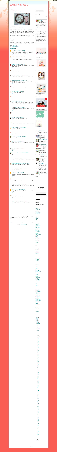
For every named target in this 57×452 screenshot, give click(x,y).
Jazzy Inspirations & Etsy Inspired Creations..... (38, 373)
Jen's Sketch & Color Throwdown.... (38, 403)
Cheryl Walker (14, 80)
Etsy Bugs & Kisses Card (38, 351)
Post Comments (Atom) (24, 224)
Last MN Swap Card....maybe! (38, 338)
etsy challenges (37, 252)
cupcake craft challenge (37, 240)
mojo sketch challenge (38, 280)
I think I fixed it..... (38, 386)
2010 (37, 321)
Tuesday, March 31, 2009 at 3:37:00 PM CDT (18, 141)
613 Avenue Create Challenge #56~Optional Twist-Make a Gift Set (43, 145)
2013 (37, 318)
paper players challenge (37, 283)
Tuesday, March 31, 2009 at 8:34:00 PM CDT (23, 163)
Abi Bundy (13, 136)
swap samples (17, 46)
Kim (12, 117)
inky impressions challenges (38, 268)
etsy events (37, 253)
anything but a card (38, 212)
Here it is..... (38, 377)
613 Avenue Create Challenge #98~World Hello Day (42, 158)
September (38, 328)
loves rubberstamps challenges (38, 278)
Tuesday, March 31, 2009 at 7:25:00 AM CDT (20, 64)
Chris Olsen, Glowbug (15, 163)
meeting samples (38, 279)
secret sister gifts (38, 290)
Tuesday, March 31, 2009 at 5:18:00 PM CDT (22, 152)
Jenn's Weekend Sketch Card (38, 391)
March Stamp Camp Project (38, 382)
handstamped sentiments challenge (38, 264)
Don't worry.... (38, 379)
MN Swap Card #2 (38, 342)
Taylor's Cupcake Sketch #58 (38, 418)
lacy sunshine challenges (37, 274)
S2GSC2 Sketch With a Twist (38, 399)
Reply (12, 54)
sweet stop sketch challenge (38, 307)
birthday (37, 214)
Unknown (13, 127)
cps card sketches (38, 231)
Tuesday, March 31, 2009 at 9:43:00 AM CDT (20, 107)
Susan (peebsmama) (14, 152)
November (38, 325)
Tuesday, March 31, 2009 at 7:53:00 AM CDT (24, 75)
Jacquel (41, 20)
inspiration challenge (38, 271)
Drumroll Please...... (38, 435)
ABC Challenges (38, 211)
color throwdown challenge (37, 227)
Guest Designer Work (38, 261)
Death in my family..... (41, 154)
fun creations (13, 46)
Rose (12, 141)
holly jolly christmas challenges (38, 266)
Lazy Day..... (38, 368)
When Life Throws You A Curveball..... (42, 130)
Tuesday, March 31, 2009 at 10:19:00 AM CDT (18, 117)
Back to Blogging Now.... (38, 432)
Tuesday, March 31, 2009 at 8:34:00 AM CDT (18, 91)
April (37, 335)
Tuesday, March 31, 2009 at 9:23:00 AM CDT (19, 101)
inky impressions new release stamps (38, 270)
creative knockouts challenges (38, 238)
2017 (37, 315)
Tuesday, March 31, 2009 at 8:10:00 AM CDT (21, 80)
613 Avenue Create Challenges (38, 209)
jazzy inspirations (38, 272)
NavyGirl (13, 101)
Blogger (32, 446)
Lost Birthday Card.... (38, 428)
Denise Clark (13, 64)
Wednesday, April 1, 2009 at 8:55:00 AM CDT (20, 184)
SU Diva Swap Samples (37, 303)
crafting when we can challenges (38, 235)
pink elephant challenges (37, 285)
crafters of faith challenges (37, 233)
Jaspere (13, 50)
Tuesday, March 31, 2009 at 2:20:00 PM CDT (20, 136)
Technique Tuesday (38, 359)
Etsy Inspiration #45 (41, 149)
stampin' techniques (38, 299)
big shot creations (38, 213)
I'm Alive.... (38, 388)
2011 (37, 320)
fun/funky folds (37, 260)
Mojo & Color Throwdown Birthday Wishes (38, 413)
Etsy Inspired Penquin (38, 395)
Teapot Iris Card (38, 421)
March (38, 336)
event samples (37, 255)
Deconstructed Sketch (38, 243)
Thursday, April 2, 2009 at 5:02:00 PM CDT (20, 189)
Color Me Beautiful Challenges (38, 225)
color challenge (37, 224)
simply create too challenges (38, 293)
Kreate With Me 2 (19, 4)
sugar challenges (38, 304)
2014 (37, 317)
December (38, 323)
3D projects (37, 208)
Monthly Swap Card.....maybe (38, 355)
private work (37, 286)
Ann (12, 91)
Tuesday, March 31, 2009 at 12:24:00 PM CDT (20, 127)
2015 (37, 316)
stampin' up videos (38, 301)
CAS (36, 219)
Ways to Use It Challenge (37, 311)
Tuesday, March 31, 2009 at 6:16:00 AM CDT (19, 50)
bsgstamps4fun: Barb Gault (15, 75)
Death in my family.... (41, 163)
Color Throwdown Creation (38, 365)
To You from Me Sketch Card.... (38, 408)
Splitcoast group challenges (38, 296)
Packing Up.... (40, 167)
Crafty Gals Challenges (37, 236)
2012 (37, 319)
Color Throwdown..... (38, 348)
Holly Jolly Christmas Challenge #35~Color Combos (43, 139)
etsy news (37, 254)
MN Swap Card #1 (38, 345)
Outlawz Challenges (38, 281)
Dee (12, 172)
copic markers (37, 230)
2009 (37, 322)
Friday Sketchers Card (38, 362)
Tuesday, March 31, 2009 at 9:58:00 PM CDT (18, 172)
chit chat (37, 220)
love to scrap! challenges (37, 276)
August (38, 330)
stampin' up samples (38, 300)
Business (37, 218)
